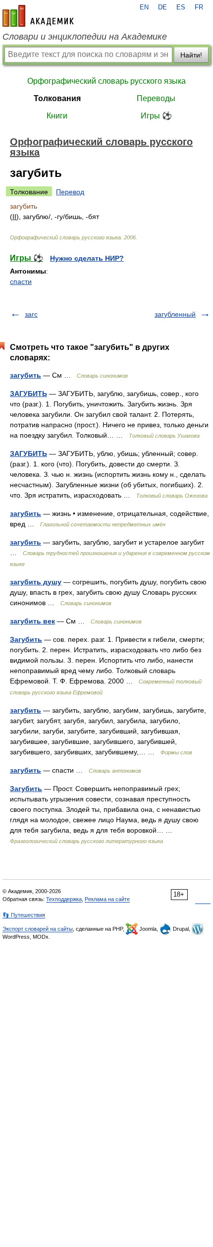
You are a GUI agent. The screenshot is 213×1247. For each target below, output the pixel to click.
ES (180, 7)
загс (31, 314)
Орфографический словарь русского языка (106, 81)
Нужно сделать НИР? (87, 258)
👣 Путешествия (23, 915)
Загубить (26, 639)
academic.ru (38, 16)
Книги (57, 116)
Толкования (57, 98)
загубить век (32, 621)
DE (162, 7)
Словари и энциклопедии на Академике (84, 37)
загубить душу (35, 582)
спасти (21, 281)
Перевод (70, 192)
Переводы (156, 98)
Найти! (191, 55)
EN (144, 7)
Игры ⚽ (156, 116)
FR (199, 7)
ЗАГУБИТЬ (28, 393)
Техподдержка (64, 899)
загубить (25, 375)
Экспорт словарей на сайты (37, 929)
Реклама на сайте (107, 899)
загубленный (175, 314)
